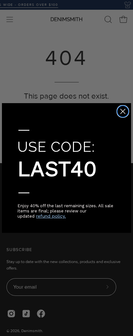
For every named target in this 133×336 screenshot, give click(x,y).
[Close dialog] (122, 111)
